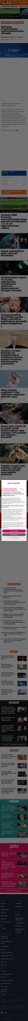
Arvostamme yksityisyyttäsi (9, 488)
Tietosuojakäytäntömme (14, 538)
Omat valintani (14, 534)
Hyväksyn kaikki (14, 531)
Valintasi (22, 489)
